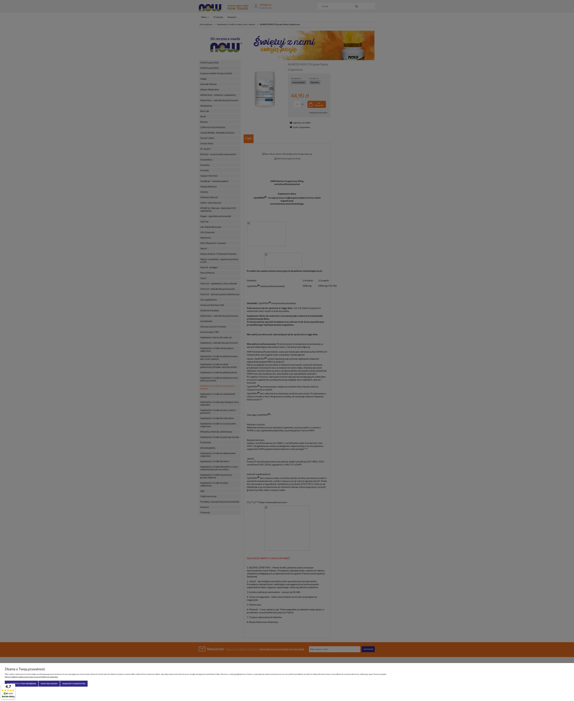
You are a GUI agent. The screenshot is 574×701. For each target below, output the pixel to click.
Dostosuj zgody (49, 683)
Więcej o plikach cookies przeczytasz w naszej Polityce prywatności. (31, 677)
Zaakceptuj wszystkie (73, 683)
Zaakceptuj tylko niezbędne (21, 683)
